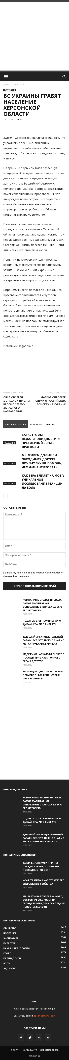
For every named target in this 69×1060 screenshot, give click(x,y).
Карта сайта (30, 1050)
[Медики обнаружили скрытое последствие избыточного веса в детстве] (11, 658)
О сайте (15, 1050)
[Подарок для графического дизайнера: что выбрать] (11, 625)
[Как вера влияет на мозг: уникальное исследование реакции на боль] (11, 479)
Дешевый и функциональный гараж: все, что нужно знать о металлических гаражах (43, 640)
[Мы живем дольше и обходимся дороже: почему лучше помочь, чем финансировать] (11, 459)
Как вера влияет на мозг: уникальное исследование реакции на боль (43, 482)
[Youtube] (48, 1037)
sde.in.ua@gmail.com (44, 1015)
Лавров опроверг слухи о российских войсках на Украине (50, 400)
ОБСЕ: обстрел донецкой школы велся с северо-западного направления (16, 404)
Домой (6, 84)
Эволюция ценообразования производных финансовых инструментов (43, 675)
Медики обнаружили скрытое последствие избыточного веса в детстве (43, 658)
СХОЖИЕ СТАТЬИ (15, 424)
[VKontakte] (39, 1037)
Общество (19, 84)
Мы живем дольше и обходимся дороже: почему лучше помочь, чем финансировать (42, 461)
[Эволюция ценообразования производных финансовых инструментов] (11, 675)
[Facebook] (21, 1037)
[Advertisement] (34, 36)
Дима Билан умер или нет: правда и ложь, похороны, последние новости (41, 866)
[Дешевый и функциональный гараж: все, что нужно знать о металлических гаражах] (11, 641)
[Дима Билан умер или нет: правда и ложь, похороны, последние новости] (11, 867)
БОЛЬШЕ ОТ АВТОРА (42, 424)
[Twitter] (30, 1037)
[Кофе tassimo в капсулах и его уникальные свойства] (11, 884)
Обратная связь (49, 1050)
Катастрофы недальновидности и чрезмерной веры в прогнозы (41, 441)
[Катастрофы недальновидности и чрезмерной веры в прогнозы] (11, 438)
